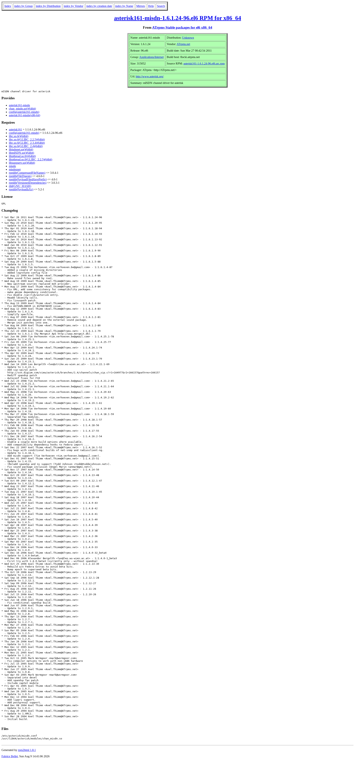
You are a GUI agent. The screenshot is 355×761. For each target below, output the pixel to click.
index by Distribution (48, 6)
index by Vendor (73, 6)
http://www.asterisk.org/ (150, 76)
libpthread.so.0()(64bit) (22, 156)
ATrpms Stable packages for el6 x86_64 (182, 27)
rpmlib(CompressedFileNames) (27, 172)
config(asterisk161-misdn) (24, 111)
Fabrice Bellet (9, 756)
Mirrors (140, 6)
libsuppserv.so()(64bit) (22, 162)
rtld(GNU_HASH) (20, 186)
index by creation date (99, 6)
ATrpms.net (183, 44)
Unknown (188, 37)
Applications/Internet (151, 57)
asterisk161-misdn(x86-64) (24, 115)
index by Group (23, 6)
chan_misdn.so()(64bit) (22, 108)
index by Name (124, 6)
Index (7, 6)
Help (151, 6)
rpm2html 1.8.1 (27, 750)
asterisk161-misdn (19, 105)
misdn (12, 166)
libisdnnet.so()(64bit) (21, 149)
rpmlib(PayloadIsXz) (21, 189)
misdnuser (15, 169)
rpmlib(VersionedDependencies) (27, 182)
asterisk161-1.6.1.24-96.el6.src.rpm (204, 63)
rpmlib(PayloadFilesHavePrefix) (28, 179)
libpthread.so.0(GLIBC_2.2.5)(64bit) (30, 159)
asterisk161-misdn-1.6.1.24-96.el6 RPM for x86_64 (177, 18)
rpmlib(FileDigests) (20, 176)
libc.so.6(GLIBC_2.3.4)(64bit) (27, 142)
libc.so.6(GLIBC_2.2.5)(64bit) (27, 139)
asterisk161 (15, 129)
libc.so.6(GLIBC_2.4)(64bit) (26, 146)
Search (161, 6)
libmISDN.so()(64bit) (21, 152)
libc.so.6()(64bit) (18, 136)
